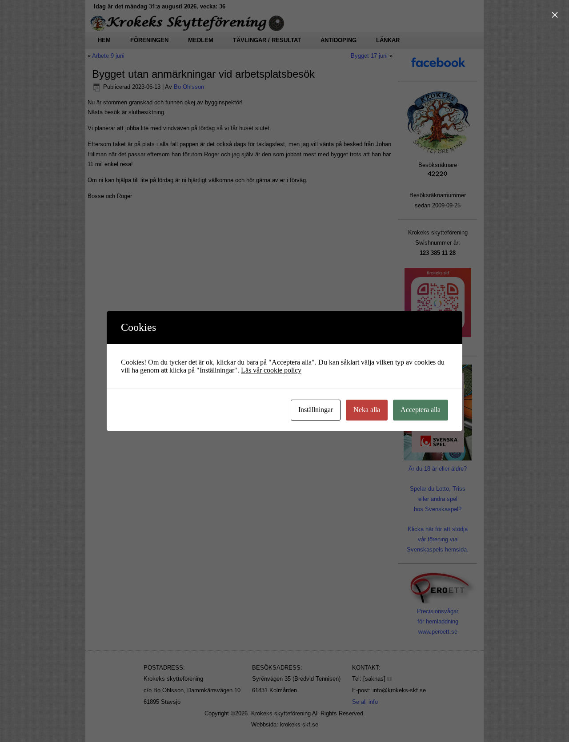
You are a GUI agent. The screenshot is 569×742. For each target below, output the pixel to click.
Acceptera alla (421, 409)
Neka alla (366, 409)
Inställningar (315, 409)
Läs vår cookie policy (271, 370)
